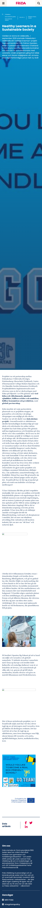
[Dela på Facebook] (26, 823)
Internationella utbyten (8, 19)
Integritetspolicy (12, 904)
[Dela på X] (30, 823)
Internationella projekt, (10, 16)
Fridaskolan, (8, 14)
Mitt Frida (9, 899)
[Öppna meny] (3, 3)
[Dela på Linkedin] (26, 827)
